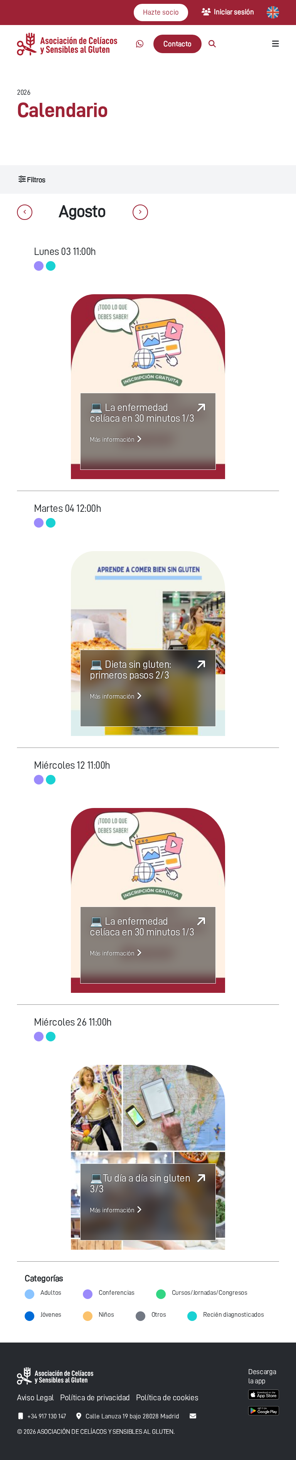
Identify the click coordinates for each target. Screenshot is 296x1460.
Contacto (177, 43)
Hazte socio (161, 12)
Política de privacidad (95, 1398)
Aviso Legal (35, 1398)
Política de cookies (167, 1398)
